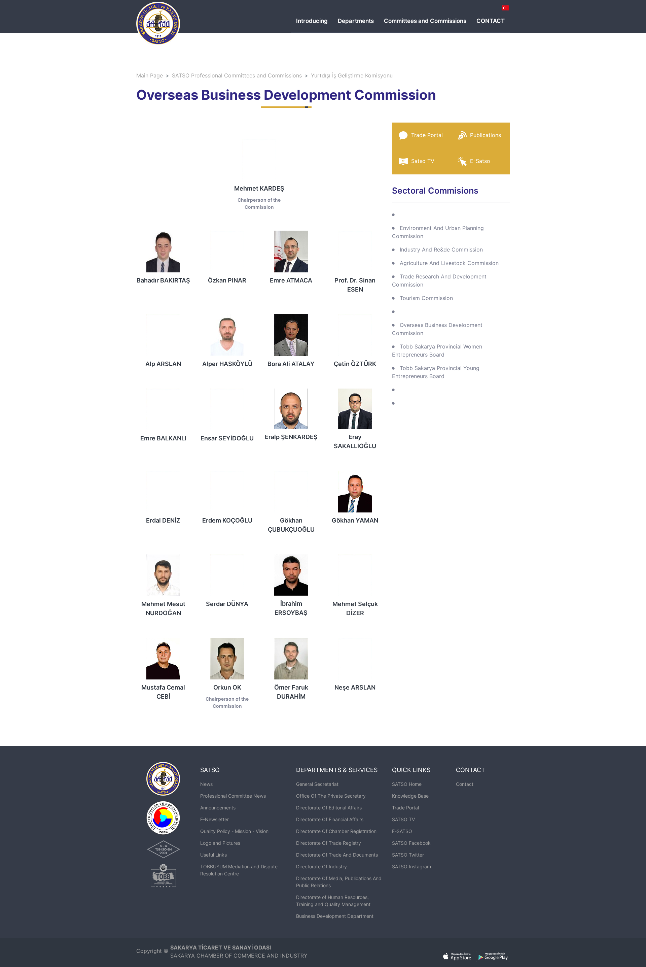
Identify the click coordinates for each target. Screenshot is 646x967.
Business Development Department (334, 916)
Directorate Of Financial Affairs (329, 819)
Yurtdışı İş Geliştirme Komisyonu (352, 75)
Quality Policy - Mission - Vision (234, 831)
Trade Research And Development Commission (439, 280)
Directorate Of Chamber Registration (336, 831)
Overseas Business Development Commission (437, 329)
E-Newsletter (214, 819)
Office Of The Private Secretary (331, 796)
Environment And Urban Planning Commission (438, 232)
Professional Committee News (233, 796)
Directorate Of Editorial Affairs (329, 807)
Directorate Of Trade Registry (328, 843)
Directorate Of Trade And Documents (337, 855)
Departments (356, 21)
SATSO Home (407, 784)
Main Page (149, 75)
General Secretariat (317, 784)
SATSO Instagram (411, 866)
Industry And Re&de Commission (441, 249)
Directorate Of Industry (321, 866)
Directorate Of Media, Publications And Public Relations (339, 881)
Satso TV (422, 161)
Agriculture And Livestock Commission (449, 263)
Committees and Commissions (425, 21)
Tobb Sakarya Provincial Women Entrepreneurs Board (437, 350)
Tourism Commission (426, 298)
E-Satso (480, 161)
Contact (464, 784)
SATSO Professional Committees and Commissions (237, 75)
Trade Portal (427, 135)
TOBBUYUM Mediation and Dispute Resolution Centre (239, 870)
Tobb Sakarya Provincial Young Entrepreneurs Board (435, 372)
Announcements (218, 807)
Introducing (312, 21)
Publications (485, 135)
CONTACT (490, 21)
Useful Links (213, 855)
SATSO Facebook (411, 843)
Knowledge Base (410, 796)
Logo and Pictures (220, 843)
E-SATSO (402, 831)
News (206, 784)
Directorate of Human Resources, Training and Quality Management (333, 900)
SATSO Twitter (408, 855)
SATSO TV (403, 819)
